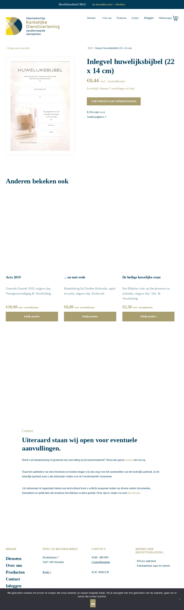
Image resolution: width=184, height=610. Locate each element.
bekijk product (32, 316)
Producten (121, 18)
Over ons (107, 18)
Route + (47, 572)
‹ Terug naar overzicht (17, 48)
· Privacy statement (145, 560)
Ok (93, 604)
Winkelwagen (165, 18)
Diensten (91, 18)
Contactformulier (101, 562)
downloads (134, 492)
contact (129, 459)
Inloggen (13, 585)
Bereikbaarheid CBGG (72, 4)
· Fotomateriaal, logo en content (152, 565)
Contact (135, 18)
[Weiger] (179, 599)
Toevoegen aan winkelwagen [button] (113, 101)
